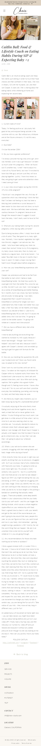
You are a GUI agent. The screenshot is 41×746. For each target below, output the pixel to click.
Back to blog (22, 654)
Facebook (33, 642)
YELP (6, 703)
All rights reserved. (20, 740)
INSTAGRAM (9, 693)
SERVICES (8, 669)
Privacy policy (15, 743)
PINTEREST (8, 698)
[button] (4, 10)
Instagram (24, 642)
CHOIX (12, 740)
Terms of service (26, 743)
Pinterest (20, 645)
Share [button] (6, 70)
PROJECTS (8, 674)
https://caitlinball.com (11, 642)
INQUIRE (7, 679)
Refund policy (32, 740)
